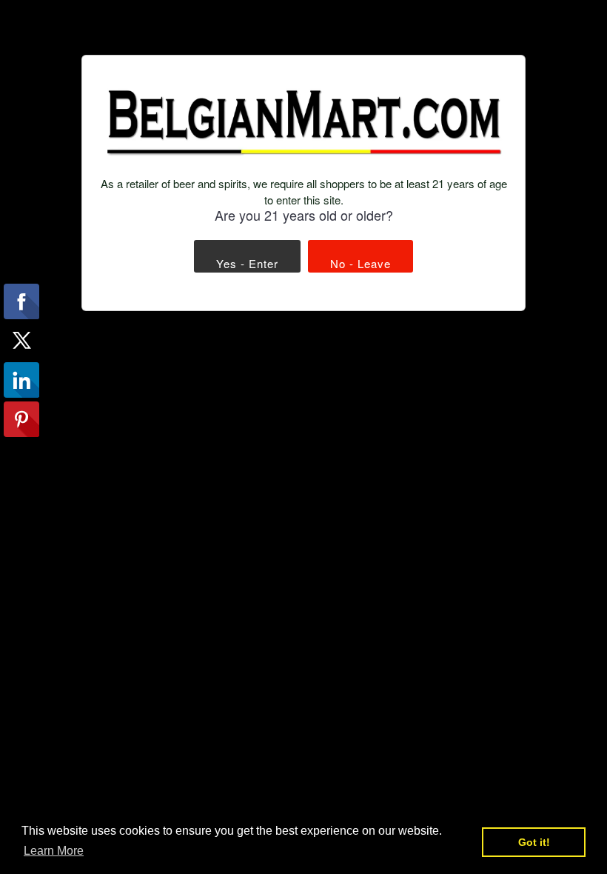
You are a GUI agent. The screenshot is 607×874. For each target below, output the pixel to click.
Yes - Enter (247, 263)
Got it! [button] (534, 842)
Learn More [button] (54, 850)
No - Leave (360, 263)
